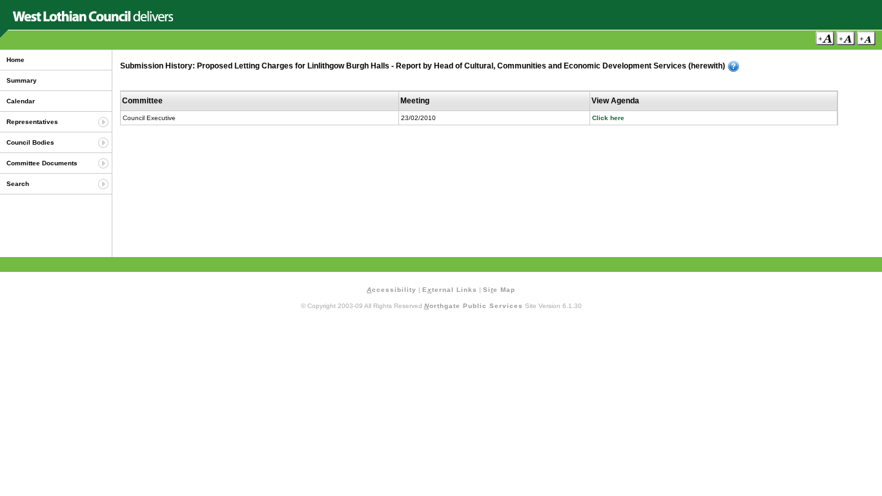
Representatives (32, 121)
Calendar (20, 101)
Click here (608, 117)
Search (17, 183)
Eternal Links (449, 289)
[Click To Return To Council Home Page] (93, 19)
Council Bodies (30, 142)
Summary (21, 80)
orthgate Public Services (473, 305)
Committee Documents (41, 163)
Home (15, 59)
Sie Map (499, 289)
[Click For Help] (733, 66)
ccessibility (391, 289)
